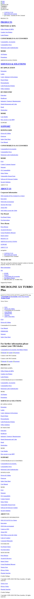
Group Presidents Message (8, 564)
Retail (2, 107)
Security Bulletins (5, 182)
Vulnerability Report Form (8, 176)
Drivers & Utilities (6, 133)
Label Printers (4, 35)
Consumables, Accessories (8, 42)
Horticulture (4, 110)
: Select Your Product (15, 296)
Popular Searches (5, 573)
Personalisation (5, 83)
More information (5, 267)
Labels (2, 74)
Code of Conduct (5, 538)
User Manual (4, 142)
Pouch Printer (4, 80)
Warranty (3, 167)
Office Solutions (5, 88)
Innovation (4, 199)
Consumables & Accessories (8, 149)
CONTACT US (8, 12)
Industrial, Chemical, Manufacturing (11, 101)
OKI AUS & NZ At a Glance (9, 520)
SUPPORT (5, 126)
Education (3, 95)
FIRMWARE (8, 313)
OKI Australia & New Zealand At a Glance (13, 196)
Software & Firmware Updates (9, 179)
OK (2, 270)
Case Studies (4, 117)
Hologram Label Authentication (9, 47)
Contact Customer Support (8, 164)
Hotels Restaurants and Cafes (9, 104)
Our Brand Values (6, 217)
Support (6, 275)
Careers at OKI (5, 529)
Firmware (3, 136)
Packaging (3, 71)
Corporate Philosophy (7, 541)
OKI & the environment (7, 201)
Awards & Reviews (6, 230)
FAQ (2, 161)
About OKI (4, 207)
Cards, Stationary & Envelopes (9, 77)
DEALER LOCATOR (10, 14)
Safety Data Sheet (6, 139)
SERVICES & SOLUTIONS (13, 64)
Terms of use (4, 567)
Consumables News (6, 44)
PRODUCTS (6, 22)
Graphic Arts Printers (6, 32)
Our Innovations (5, 220)
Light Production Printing (8, 86)
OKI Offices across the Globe (9, 210)
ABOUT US (6, 189)
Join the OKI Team (6, 204)
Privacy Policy (5, 570)
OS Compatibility (5, 170)
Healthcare (4, 98)
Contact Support (5, 499)
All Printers (4, 54)
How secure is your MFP (8, 119)
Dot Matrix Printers (9, 278)
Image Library (5, 235)
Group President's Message (8, 232)
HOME (6, 273)
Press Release (4, 227)
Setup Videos (4, 173)
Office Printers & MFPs (7, 29)
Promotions (4, 57)
